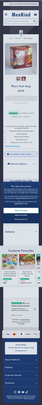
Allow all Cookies (21, 210)
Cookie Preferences (22, 198)
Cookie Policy (18, 203)
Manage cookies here (21, 219)
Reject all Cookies (21, 215)
